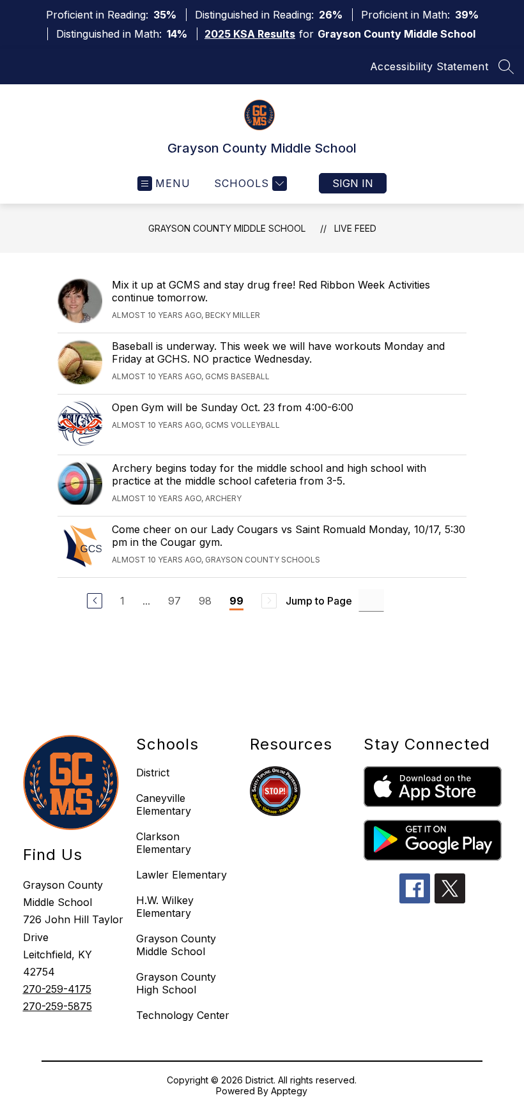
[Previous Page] (94, 600)
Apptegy (289, 1090)
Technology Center (182, 1015)
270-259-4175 (57, 989)
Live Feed (355, 228)
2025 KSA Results (249, 33)
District (152, 772)
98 (205, 600)
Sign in (352, 183)
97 (174, 600)
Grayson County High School (176, 983)
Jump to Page (319, 600)
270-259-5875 (57, 1006)
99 (236, 600)
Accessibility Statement (429, 66)
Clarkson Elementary (163, 843)
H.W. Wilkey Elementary (165, 906)
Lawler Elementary (181, 874)
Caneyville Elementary (163, 804)
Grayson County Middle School (226, 228)
